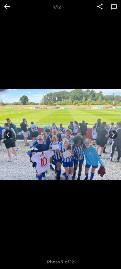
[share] (99, 7)
